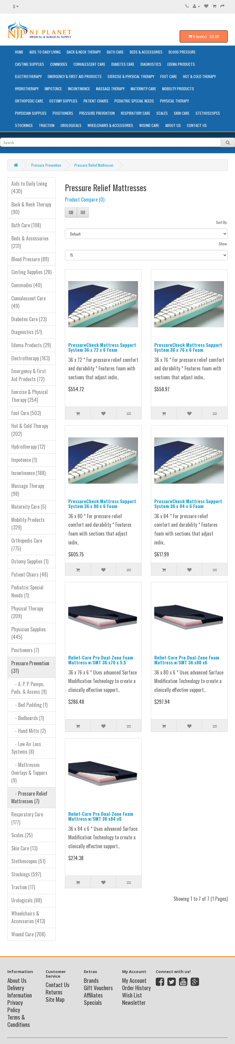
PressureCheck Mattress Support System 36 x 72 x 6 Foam (102, 347)
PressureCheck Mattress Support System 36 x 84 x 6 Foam (188, 504)
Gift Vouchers (98, 987)
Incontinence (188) (28, 473)
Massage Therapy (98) (27, 489)
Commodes (58, 64)
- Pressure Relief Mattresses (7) (29, 797)
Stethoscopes (208, 113)
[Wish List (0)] (206, 6)
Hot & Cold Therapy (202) (29, 429)
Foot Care (168, 76)
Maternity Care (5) (28, 506)
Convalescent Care (89, 64)
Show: (223, 243)
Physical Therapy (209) (27, 612)
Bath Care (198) (26, 225)
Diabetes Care (122, 64)
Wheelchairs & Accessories (110, 125)
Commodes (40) (26, 285)
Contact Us (197, 125)
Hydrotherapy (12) (28, 446)
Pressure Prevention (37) (30, 667)
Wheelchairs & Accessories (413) (28, 917)
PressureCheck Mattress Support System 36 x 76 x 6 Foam (188, 347)
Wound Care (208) (28, 934)
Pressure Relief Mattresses (94, 165)
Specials (93, 1002)
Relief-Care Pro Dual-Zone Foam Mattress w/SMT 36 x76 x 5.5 (100, 660)
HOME (19, 51)
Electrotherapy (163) (30, 358)
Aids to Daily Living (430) (29, 187)
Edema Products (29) (31, 345)
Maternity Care (143, 88)
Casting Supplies (29, 64)
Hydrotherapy (27, 88)
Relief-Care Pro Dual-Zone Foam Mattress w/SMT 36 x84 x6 (100, 816)
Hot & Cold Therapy (199, 76)
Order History (136, 987)
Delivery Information (19, 991)
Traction (46, 125)
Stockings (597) (26, 874)
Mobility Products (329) (28, 523)
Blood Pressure (182, 51)
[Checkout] (222, 6)
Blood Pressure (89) (30, 259)
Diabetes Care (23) (29, 319)
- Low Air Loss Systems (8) (26, 748)
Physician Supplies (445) (28, 633)
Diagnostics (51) (26, 332)
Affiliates (93, 994)
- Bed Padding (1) (29, 704)
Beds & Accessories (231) (30, 242)
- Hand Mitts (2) (28, 730)
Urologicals (71, 125)
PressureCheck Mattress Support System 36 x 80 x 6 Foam (102, 504)
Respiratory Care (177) (27, 818)
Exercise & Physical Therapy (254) (29, 395)
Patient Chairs (96, 100)
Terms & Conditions (18, 1020)
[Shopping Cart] (214, 6)
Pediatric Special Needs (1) (27, 591)
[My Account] (196, 6)
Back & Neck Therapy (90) (31, 208)
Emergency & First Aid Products (75, 76)
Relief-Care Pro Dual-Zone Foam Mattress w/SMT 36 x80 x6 (186, 660)
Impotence (53, 88)
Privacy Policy (15, 1006)
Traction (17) (23, 887)
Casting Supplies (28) (31, 272)
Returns (54, 991)
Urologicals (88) (26, 900)
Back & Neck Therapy (84, 51)
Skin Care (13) (24, 848)
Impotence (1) (24, 459)
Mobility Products (178, 88)
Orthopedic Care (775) (26, 544)
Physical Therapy (174, 100)
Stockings (24, 125)
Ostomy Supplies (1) (29, 561)
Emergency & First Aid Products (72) (28, 375)
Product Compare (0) (84, 199)
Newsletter (134, 1002)
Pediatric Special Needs (134, 100)
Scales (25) (21, 835)
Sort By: (222, 222)
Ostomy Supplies (63, 100)
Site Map (55, 999)
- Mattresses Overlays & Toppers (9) (29, 772)
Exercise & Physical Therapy (131, 76)
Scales (162, 113)
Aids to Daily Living (45, 51)
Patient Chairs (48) (29, 574)
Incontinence (79, 88)
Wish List (132, 994)
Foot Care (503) (26, 413)
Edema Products (181, 64)
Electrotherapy (28, 76)
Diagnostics (150, 64)
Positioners (63, 113)
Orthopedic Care (29, 100)
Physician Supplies (31, 113)
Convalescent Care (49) (28, 302)
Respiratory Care (135, 113)
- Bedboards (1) (27, 718)
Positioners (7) (25, 650)
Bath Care (115, 51)
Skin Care (181, 113)
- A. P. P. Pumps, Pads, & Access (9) (29, 688)
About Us (173, 125)
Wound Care (149, 125)
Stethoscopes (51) (28, 861)
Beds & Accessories (146, 51)
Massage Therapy (110, 88)
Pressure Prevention (97, 113)
